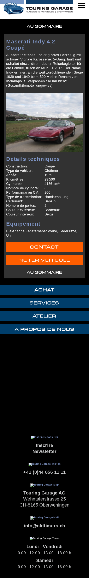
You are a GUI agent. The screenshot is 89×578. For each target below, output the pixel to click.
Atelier (45, 316)
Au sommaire (44, 26)
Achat (44, 290)
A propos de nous (44, 329)
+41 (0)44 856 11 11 (44, 472)
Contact (44, 247)
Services (44, 303)
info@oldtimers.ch (44, 525)
